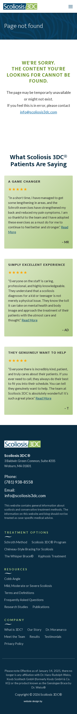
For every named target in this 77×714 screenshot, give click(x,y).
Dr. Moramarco (56, 629)
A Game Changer (24, 182)
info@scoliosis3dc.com (38, 112)
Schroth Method (15, 542)
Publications (41, 607)
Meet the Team (14, 636)
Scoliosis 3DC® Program (49, 542)
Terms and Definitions (19, 593)
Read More (29, 320)
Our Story (34, 629)
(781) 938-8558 (18, 481)
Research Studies (16, 607)
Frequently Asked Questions (24, 600)
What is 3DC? (13, 629)
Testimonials (52, 636)
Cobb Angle (12, 579)
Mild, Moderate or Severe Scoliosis (28, 586)
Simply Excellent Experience (36, 265)
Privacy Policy (13, 643)
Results (35, 636)
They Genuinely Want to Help (37, 353)
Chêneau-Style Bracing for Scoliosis (28, 549)
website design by (33, 702)
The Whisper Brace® (19, 556)
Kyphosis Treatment (52, 556)
